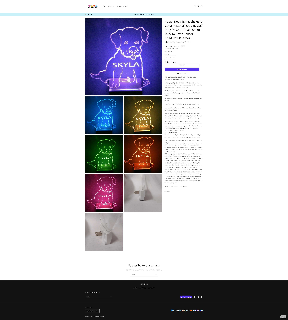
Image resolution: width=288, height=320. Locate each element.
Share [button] (168, 191)
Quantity (167, 54)
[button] (194, 6)
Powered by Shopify (100, 316)
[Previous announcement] (120, 14)
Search (135, 288)
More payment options (182, 73)
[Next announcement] (167, 14)
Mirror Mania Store (92, 316)
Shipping (167, 48)
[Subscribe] (156, 274)
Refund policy (151, 288)
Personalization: (168, 51)
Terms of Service (142, 288)
